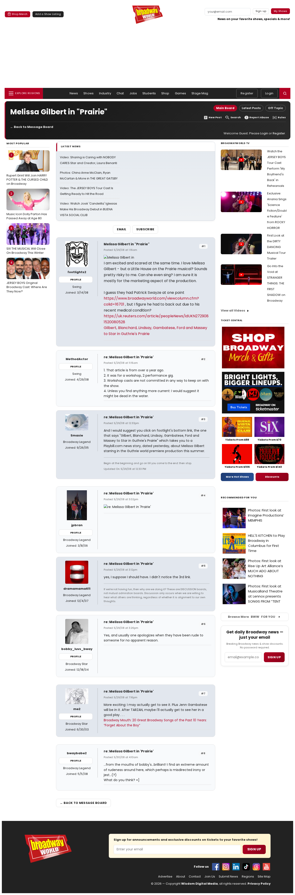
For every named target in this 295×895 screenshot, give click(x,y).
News (74, 93)
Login (269, 93)
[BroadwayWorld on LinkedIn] (236, 867)
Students (149, 93)
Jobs (133, 93)
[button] (284, 93)
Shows (88, 93)
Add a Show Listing (48, 14)
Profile (75, 279)
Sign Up (254, 849)
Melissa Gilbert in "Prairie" (127, 244)
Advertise (165, 877)
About (180, 877)
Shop (165, 93)
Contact (195, 877)
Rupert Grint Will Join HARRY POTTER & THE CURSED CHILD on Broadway (27, 169)
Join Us (209, 877)
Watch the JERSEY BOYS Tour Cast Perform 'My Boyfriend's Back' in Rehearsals (276, 168)
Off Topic (275, 108)
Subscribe (145, 229)
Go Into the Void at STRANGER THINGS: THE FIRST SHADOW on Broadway (276, 283)
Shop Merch (19, 14)
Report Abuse (259, 117)
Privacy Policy (259, 883)
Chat (120, 93)
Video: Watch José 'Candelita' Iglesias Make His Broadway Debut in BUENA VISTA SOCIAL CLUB (88, 209)
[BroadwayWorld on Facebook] (216, 867)
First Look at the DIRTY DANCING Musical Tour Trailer (276, 247)
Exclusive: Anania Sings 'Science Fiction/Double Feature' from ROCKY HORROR (277, 210)
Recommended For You (239, 497)
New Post (215, 117)
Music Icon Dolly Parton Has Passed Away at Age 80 (26, 205)
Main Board (225, 108)
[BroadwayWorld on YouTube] (266, 867)
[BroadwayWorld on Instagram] (226, 867)
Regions (248, 877)
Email (122, 229)
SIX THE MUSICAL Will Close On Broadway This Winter (25, 240)
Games (180, 93)
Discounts (272, 477)
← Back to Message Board (31, 127)
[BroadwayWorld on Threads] (256, 867)
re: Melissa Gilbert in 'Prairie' (129, 357)
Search (235, 117)
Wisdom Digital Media (199, 883)
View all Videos (233, 310)
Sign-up (261, 11)
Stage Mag (200, 93)
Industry (105, 93)
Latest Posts (251, 108)
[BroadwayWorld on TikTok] (246, 867)
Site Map (264, 877)
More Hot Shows (237, 477)
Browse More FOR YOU (251, 617)
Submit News (228, 877)
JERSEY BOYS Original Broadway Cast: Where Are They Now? (26, 277)
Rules (282, 117)
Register (247, 93)
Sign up (274, 657)
